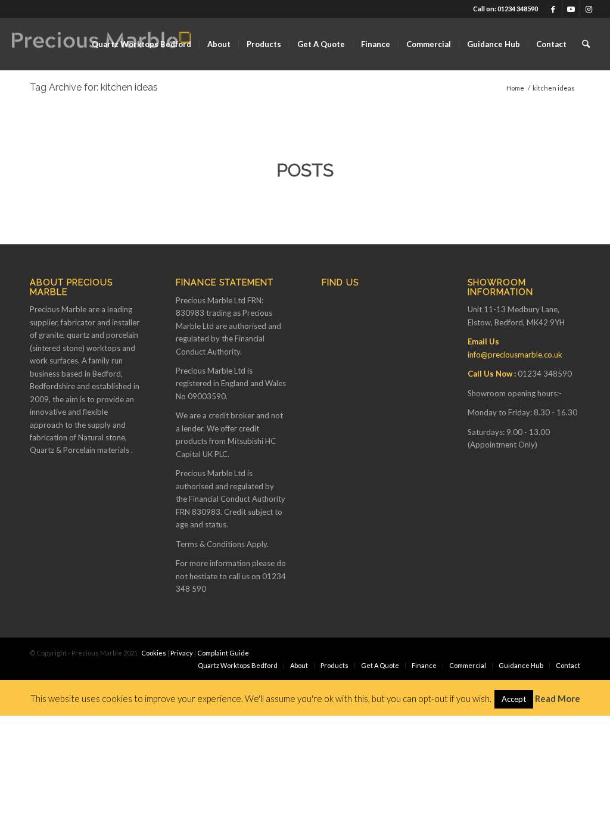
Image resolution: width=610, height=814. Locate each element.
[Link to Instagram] (589, 9)
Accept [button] (514, 699)
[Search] (585, 44)
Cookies (153, 653)
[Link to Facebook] (553, 9)
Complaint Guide (223, 653)
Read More (557, 698)
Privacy (181, 653)
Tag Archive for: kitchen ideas (94, 87)
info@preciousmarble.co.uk (515, 354)
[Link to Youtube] (571, 9)
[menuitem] (141, 44)
